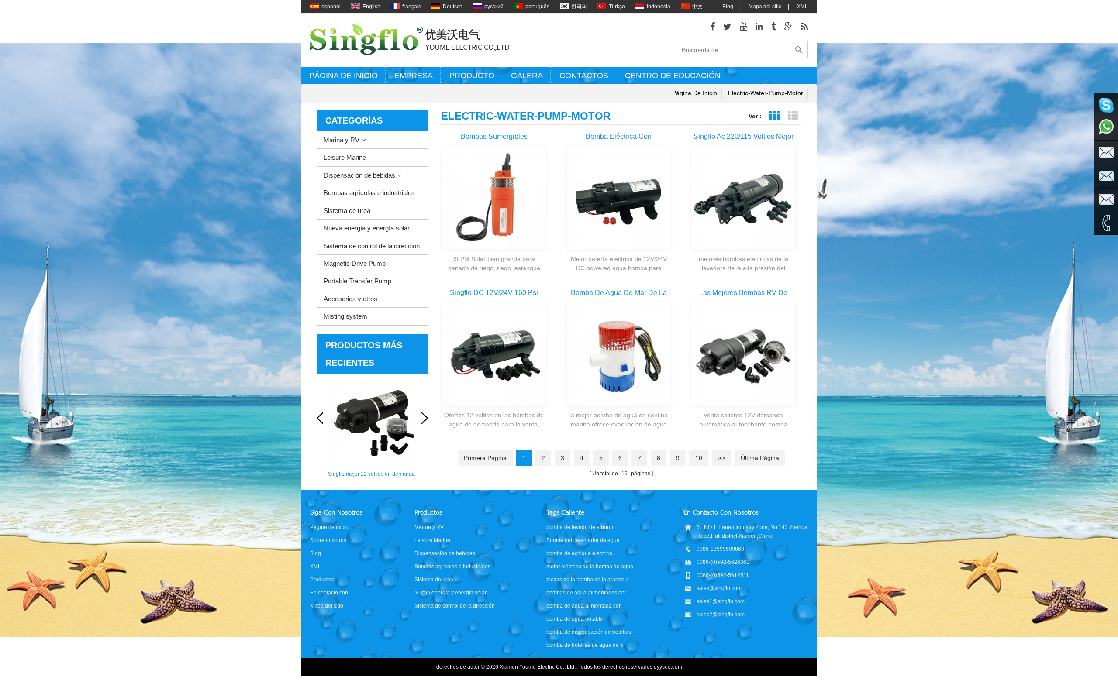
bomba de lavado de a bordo (580, 527)
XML (802, 6)
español (331, 6)
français (411, 6)
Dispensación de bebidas (359, 175)
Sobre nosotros (328, 540)
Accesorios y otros (350, 298)
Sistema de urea (347, 210)
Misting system (345, 316)
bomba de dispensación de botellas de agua (588, 632)
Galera (527, 75)
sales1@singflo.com (721, 601)
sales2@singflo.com (721, 614)
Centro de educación (673, 75)
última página (760, 457)
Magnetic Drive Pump (355, 263)
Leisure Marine (345, 157)
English (371, 6)
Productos (322, 580)
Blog (727, 6)
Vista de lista (793, 116)
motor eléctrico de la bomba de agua (589, 566)
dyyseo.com (668, 667)
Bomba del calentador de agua (583, 540)
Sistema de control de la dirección (372, 246)
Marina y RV (341, 140)
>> (721, 457)
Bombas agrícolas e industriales (369, 192)
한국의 (579, 6)
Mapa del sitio (765, 6)
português (537, 6)
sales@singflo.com (719, 588)
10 (698, 457)
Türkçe (617, 6)
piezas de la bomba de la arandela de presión (587, 580)
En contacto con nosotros (329, 593)
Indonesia (658, 6)
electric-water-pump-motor (765, 92)
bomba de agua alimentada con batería (584, 606)
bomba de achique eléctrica (579, 553)
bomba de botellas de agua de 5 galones (584, 645)
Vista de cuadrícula (774, 116)
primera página (485, 457)
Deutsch (452, 6)
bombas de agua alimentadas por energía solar (586, 593)
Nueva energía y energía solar (367, 228)
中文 (697, 6)
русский (494, 6)
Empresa (413, 75)
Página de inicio (343, 75)
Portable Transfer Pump (357, 281)
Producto (471, 75)
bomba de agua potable (574, 619)
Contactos (583, 75)
